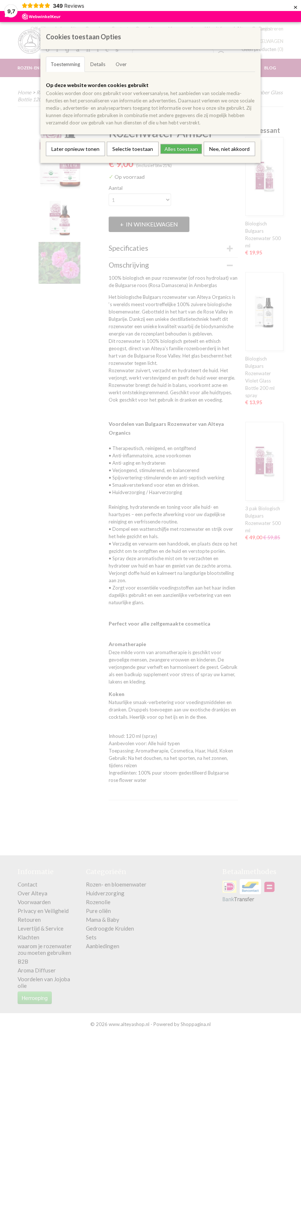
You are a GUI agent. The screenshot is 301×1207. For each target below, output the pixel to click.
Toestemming (65, 64)
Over (121, 64)
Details (97, 64)
